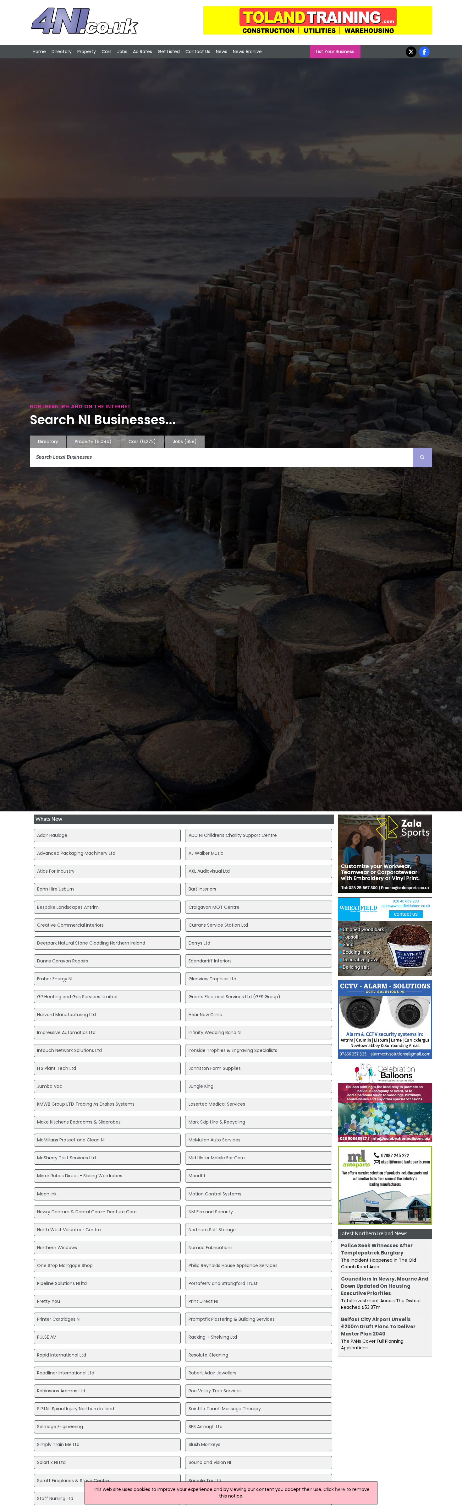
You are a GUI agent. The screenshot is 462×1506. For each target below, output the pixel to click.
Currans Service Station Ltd (218, 925)
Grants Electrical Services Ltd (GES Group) (234, 997)
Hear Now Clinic (205, 1014)
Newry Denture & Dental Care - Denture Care (87, 1212)
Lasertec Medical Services (217, 1104)
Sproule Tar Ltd (205, 1480)
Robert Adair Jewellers (212, 1373)
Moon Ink (47, 1194)
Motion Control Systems (215, 1194)
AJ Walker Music (206, 853)
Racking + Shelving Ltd (213, 1337)
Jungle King (201, 1086)
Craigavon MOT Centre (214, 907)
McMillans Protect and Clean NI (71, 1140)
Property (86, 51)
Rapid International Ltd (61, 1355)
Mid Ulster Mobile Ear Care (217, 1158)
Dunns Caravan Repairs (62, 961)
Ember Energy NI (54, 979)
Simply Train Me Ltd (58, 1444)
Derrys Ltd (199, 943)
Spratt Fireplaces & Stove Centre (73, 1480)
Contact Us (197, 51)
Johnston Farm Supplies (215, 1068)
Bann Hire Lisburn (55, 889)
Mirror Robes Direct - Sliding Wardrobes (79, 1176)
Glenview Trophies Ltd (212, 979)
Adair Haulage (52, 835)
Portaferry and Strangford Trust (223, 1283)
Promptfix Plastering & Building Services (232, 1319)
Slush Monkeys (204, 1444)
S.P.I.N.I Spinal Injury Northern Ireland (75, 1409)
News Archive (247, 51)
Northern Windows (57, 1247)
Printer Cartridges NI (58, 1319)
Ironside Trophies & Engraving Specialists (233, 1050)
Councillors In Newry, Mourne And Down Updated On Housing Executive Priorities (384, 1286)
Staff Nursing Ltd (55, 1498)
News (221, 51)
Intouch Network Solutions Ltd (69, 1050)
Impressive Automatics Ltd (66, 1032)
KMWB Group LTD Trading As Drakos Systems (86, 1104)
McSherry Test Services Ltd (66, 1158)
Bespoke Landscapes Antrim (68, 907)
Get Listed (169, 51)
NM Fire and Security (211, 1212)
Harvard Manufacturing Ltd (66, 1014)
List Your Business (335, 51)
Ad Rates (142, 51)
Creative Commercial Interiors (70, 925)
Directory (62, 51)
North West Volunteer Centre (69, 1230)
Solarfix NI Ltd (51, 1462)
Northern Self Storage (212, 1230)
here (340, 1489)
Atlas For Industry (55, 871)
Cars (107, 51)
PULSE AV (46, 1337)
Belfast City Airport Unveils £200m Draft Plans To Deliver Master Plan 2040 (378, 1326)
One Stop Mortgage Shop (65, 1265)
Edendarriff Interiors (210, 961)
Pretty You (48, 1301)
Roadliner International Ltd (65, 1373)
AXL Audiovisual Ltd (209, 871)
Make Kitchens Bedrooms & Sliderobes (79, 1122)
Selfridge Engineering (60, 1426)
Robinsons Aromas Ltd (61, 1391)
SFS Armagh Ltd (206, 1426)
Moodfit (197, 1176)
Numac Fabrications (211, 1247)
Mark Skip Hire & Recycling (217, 1122)
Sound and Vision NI (210, 1462)
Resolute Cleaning (208, 1355)
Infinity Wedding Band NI (215, 1032)
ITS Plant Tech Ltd (56, 1068)
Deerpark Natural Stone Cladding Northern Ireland (91, 943)
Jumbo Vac (49, 1086)
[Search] (422, 457)
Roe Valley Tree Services (215, 1391)
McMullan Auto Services (214, 1140)
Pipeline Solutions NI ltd (62, 1283)
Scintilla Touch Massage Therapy (225, 1409)
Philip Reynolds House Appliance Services (233, 1265)
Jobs (122, 51)
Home (39, 51)
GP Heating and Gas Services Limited (77, 997)
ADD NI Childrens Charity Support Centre (233, 835)
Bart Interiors (202, 889)
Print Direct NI (203, 1301)
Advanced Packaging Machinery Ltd (76, 853)
